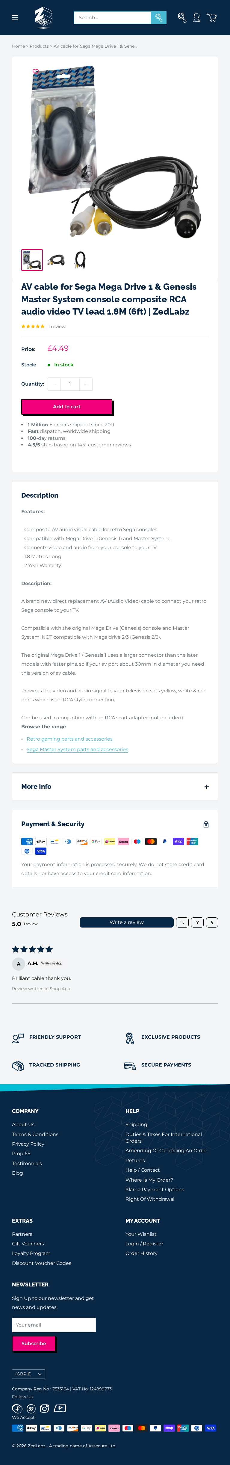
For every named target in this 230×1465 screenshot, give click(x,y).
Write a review (127, 922)
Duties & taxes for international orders (163, 1138)
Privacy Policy (28, 1144)
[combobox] (113, 17)
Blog (17, 1173)
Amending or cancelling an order (166, 1150)
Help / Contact (142, 1170)
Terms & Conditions (35, 1134)
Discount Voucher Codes (41, 1263)
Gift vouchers (28, 1244)
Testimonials (27, 1163)
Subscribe (34, 1343)
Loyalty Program (31, 1253)
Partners (22, 1234)
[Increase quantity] (86, 384)
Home (18, 46)
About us (23, 1124)
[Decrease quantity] (54, 384)
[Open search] (182, 922)
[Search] (159, 17)
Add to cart (67, 407)
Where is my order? (149, 1180)
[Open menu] (15, 17)
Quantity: (32, 384)
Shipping (136, 1124)
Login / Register (144, 1244)
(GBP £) (23, 1374)
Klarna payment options (154, 1189)
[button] (30, 454)
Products (39, 46)
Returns (135, 1160)
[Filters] (197, 922)
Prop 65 (21, 1153)
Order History (141, 1253)
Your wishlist (141, 1234)
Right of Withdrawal (149, 1199)
